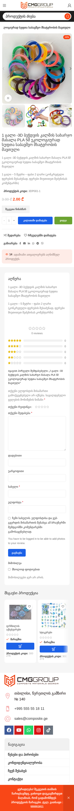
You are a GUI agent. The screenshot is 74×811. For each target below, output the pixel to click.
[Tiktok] (48, 730)
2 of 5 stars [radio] (39, 407)
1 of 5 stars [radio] (36, 407)
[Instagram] (38, 730)
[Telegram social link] (37, 243)
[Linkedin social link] (29, 243)
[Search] (67, 16)
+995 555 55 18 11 (29, 709)
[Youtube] (18, 730)
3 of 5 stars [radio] (41, 407)
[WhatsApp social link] (33, 243)
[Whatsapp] (28, 730)
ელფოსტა (15, 502)
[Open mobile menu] (4, 5)
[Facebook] (8, 730)
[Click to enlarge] (8, 98)
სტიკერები (46, 632)
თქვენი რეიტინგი (19, 407)
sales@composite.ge (31, 719)
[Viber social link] (42, 243)
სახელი (14, 486)
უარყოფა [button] (68, 798)
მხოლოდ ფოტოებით (26, 569)
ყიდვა (63, 220)
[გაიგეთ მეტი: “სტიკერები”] (54, 649)
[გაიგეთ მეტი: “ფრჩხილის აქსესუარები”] (20, 646)
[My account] (69, 5)
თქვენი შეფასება (20, 413)
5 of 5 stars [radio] (47, 407)
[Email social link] (24, 243)
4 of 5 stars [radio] (44, 407)
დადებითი (15, 455)
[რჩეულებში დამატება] (29, 606)
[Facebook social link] (20, 243)
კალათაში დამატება (35, 220)
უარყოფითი (16, 471)
